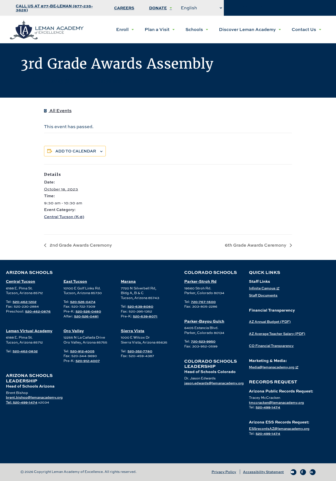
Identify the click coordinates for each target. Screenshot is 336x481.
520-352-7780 (139, 351)
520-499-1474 (268, 407)
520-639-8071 (145, 316)
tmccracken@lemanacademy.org (276, 402)
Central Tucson (20, 281)
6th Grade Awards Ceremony (256, 245)
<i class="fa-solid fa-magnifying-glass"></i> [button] (278, 8)
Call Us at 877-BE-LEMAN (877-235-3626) (54, 8)
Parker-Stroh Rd (200, 281)
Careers (124, 8)
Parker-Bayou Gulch (204, 321)
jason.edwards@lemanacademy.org (214, 383)
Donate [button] (158, 8)
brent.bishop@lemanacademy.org (34, 397)
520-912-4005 (82, 351)
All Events (60, 110)
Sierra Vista (132, 330)
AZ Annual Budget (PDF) (270, 321)
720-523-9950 (203, 341)
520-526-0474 (82, 301)
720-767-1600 (203, 301)
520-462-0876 (38, 311)
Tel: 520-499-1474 (21, 402)
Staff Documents (263, 295)
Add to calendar (75, 151)
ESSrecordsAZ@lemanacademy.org (279, 428)
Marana (128, 281)
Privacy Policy (224, 471)
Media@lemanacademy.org (271, 367)
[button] (125, 29)
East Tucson (75, 281)
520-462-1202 (24, 301)
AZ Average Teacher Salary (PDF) (277, 333)
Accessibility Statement (263, 471)
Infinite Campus (262, 288)
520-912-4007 (88, 360)
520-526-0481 (86, 316)
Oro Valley (73, 330)
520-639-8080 (140, 306)
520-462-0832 (25, 351)
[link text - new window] (293, 472)
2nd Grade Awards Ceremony (80, 245)
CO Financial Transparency (271, 345)
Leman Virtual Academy (29, 330)
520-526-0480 (88, 311)
